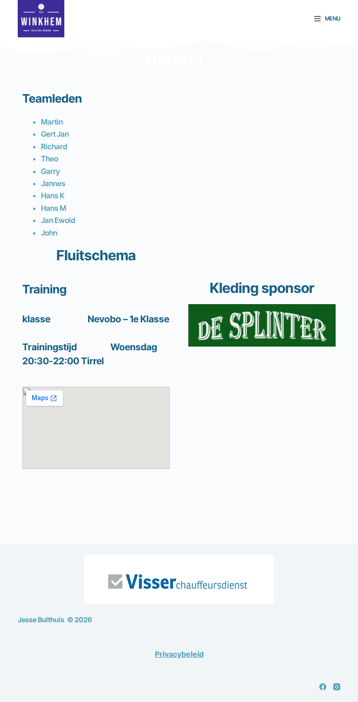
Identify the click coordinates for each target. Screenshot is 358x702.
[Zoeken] (301, 18)
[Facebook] (322, 686)
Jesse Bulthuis (41, 619)
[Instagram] (336, 686)
